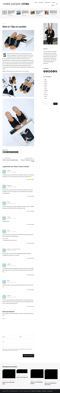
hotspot (45, 85)
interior (45, 88)
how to (45, 86)
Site (3, 342)
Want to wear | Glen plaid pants (8, 383)
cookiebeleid (44, 391)
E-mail (20, 336)
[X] (7, 152)
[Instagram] (15, 152)
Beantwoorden (31, 179)
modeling (46, 90)
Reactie (4, 318)
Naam (3, 336)
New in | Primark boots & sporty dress (50, 384)
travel (45, 98)
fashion (3, 23)
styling (45, 96)
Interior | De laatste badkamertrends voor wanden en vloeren (11, 12)
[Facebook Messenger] (5, 152)
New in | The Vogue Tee (22, 377)
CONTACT (53, 5)
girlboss (45, 83)
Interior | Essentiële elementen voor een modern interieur (39, 12)
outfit (45, 92)
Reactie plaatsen (28, 355)
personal (45, 94)
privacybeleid (49, 391)
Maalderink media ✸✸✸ (36, 391)
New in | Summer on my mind (27, 160)
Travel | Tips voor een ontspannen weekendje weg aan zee (25, 12)
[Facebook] (3, 152)
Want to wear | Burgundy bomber (37, 382)
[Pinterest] (11, 152)
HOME (36, 2)
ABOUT (53, 2)
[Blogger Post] (13, 152)
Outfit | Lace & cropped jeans (10, 159)
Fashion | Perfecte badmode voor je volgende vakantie (53, 11)
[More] (17, 152)
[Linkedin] (9, 152)
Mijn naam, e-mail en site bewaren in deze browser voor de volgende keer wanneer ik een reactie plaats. (17, 350)
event (45, 79)
